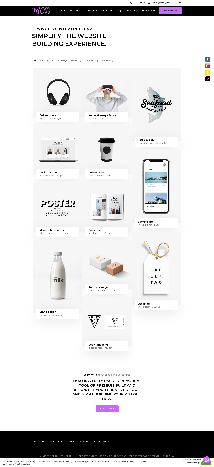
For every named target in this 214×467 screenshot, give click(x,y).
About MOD (107, 11)
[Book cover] (107, 207)
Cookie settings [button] (192, 463)
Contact (85, 441)
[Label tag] (156, 268)
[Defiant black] (57, 92)
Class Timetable (67, 441)
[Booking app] (156, 186)
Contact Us (91, 11)
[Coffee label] (107, 149)
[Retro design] (156, 104)
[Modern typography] (57, 207)
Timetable (75, 11)
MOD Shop (131, 11)
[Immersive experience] (107, 92)
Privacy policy (102, 441)
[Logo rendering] (107, 321)
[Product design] (107, 264)
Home (63, 11)
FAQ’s (120, 11)
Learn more (90, 375)
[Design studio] (57, 149)
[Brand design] (57, 276)
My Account (148, 11)
